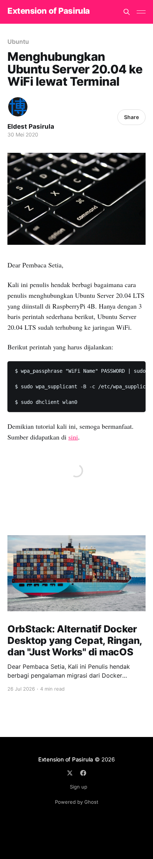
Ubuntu (18, 41)
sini (73, 436)
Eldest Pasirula (30, 126)
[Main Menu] (141, 11)
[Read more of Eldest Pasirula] (17, 106)
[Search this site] (127, 12)
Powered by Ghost (76, 802)
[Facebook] (83, 773)
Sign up (78, 787)
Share (131, 117)
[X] (70, 773)
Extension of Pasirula (48, 11)
